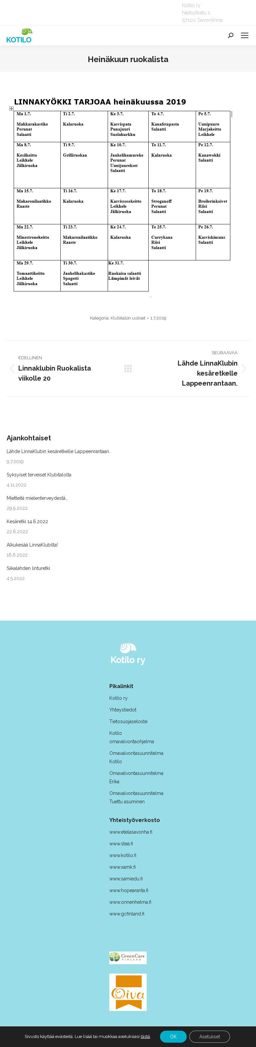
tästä (145, 1036)
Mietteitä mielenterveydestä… (37, 498)
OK (173, 1036)
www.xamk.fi (122, 867)
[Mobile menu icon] (244, 35)
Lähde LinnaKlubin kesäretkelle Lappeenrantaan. (58, 451)
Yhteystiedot (122, 709)
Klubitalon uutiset (128, 318)
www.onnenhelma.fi (130, 902)
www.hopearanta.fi (128, 890)
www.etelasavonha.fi (130, 832)
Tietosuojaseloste (128, 721)
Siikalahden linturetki (28, 568)
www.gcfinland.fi (126, 913)
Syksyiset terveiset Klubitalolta (39, 474)
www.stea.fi (121, 843)
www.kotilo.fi (122, 855)
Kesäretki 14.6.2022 (27, 521)
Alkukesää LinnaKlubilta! (32, 545)
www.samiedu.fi (126, 878)
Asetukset (209, 1036)
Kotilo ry (119, 698)
